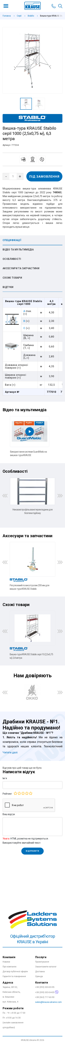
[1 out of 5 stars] (15, 793)
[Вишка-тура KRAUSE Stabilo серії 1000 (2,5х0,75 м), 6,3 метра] (32, 60)
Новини (6, 962)
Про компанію (9, 966)
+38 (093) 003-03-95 (44, 987)
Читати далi (10, 752)
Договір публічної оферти (15, 971)
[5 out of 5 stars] (30, 793)
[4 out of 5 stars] (27, 793)
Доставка (40, 971)
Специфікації (12, 240)
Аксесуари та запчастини (21, 268)
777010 (51, 392)
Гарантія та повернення (14, 976)
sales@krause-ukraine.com (48, 1002)
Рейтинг (7, 793)
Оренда (39, 976)
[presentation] (5, 495)
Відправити (32, 851)
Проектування (42, 962)
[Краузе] (32, 881)
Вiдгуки (8, 287)
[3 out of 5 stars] (23, 793)
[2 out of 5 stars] (19, 793)
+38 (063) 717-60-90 (44, 997)
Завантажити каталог (46, 966)
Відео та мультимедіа (18, 249)
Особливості (12, 259)
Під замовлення (44, 176)
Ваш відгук (9, 814)
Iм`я (5, 778)
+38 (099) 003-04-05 (45, 992)
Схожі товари (12, 277)
